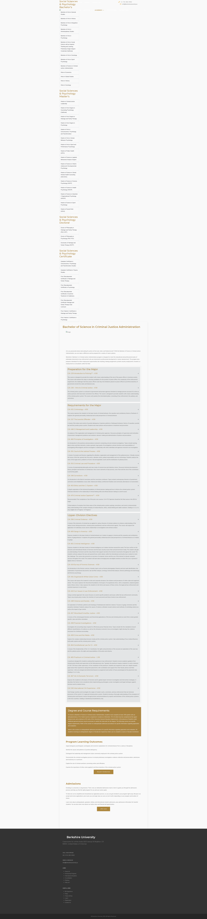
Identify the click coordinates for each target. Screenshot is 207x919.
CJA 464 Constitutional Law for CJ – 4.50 (82, 645)
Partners (67, 880)
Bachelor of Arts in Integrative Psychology (69, 24)
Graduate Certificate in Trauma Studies (69, 271)
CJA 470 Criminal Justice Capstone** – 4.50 (83, 495)
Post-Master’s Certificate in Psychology (68, 319)
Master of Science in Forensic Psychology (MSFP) (69, 182)
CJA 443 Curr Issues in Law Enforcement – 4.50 (85, 591)
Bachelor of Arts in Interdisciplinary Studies (67, 30)
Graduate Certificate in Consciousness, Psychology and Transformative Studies (68, 264)
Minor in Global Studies (67, 76)
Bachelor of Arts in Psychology (66, 37)
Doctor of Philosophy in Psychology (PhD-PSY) (67, 237)
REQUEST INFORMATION (103, 772)
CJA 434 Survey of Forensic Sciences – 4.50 (83, 564)
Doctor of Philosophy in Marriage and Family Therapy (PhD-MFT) (69, 230)
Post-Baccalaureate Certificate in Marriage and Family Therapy (68, 279)
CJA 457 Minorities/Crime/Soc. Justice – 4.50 (84, 613)
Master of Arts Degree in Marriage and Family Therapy (69, 118)
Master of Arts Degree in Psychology (68, 124)
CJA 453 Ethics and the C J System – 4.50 (83, 485)
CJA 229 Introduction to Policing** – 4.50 (83, 373)
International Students (71, 876)
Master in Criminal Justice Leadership (68, 103)
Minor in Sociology (66, 85)
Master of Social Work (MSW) (67, 210)
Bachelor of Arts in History (68, 18)
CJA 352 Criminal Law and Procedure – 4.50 (84, 463)
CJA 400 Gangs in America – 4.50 (80, 531)
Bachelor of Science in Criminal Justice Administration (69, 67)
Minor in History (65, 81)
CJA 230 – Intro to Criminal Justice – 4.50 (82, 388)
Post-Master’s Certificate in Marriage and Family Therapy (69, 312)
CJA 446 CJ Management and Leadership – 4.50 (85, 429)
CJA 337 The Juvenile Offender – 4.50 (81, 419)
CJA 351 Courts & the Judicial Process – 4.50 (84, 451)
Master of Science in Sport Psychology (68, 204)
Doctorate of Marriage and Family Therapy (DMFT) (68, 244)
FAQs (66, 894)
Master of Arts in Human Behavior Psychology (68, 139)
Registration (68, 900)
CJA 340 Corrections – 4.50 (77, 476)
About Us (67, 871)
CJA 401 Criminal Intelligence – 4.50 (81, 544)
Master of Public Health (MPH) (67, 152)
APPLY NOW (103, 809)
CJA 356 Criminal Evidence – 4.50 (80, 519)
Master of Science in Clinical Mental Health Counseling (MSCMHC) (68, 175)
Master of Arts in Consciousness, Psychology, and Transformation (68, 132)
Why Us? (67, 882)
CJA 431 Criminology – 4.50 (78, 409)
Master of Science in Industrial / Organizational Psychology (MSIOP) (69, 196)
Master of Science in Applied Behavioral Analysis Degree (69, 158)
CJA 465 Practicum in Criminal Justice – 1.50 (84, 657)
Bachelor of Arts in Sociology (69, 55)
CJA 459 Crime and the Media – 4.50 (81, 635)
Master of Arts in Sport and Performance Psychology (68, 146)
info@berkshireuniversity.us (129, 4)
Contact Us (68, 902)
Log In (66, 898)
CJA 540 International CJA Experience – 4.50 (84, 688)
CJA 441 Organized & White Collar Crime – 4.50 (85, 577)
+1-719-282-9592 (126, 2)
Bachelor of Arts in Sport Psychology (68, 61)
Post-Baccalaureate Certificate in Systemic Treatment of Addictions (67, 294)
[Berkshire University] (65, 10)
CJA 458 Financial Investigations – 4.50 (82, 623)
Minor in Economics (66, 72)
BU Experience (69, 891)
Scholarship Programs (70, 873)
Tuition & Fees (68, 896)
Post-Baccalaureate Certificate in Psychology (68, 286)
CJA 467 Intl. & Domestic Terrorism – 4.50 (83, 676)
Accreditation (68, 878)
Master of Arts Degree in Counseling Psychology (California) (68, 110)
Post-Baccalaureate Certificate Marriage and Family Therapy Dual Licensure (67, 303)
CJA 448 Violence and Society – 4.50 (81, 601)
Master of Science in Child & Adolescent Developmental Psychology (68, 166)
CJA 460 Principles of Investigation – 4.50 (83, 439)
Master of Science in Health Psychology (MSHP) (68, 189)
